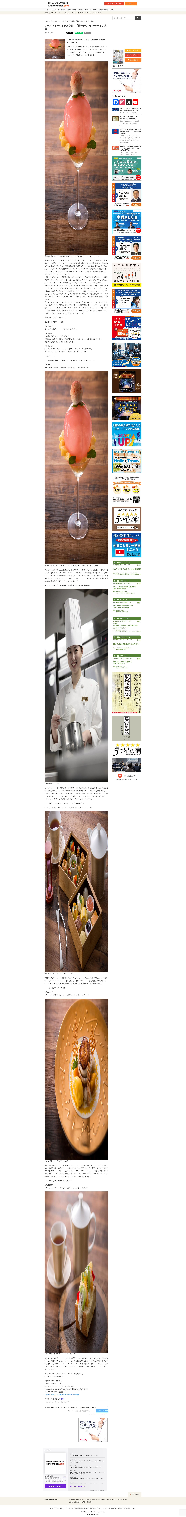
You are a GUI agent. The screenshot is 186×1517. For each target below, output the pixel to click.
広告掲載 (88, 1499)
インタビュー (66, 13)
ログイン (131, 3)
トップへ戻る (135, 1494)
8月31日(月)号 (118, 66)
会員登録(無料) (133, 50)
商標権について (122, 1499)
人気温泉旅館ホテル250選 (75, 9)
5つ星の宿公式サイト (90, 9)
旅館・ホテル (54, 21)
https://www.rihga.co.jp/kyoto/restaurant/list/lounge (62, 1394)
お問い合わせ (80, 1499)
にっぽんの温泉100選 (58, 9)
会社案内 (98, 13)
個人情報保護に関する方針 (77, 1502)
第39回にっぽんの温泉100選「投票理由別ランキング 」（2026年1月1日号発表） (130, 131)
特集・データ (89, 13)
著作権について (111, 1499)
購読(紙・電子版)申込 (115, 3)
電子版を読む (49, 13)
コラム (74, 13)
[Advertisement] (60, 1430)
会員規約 (89, 1502)
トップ (48, 9)
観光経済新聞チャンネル (106, 9)
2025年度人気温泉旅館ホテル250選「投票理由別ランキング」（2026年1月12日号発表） (130, 148)
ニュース (57, 13)
